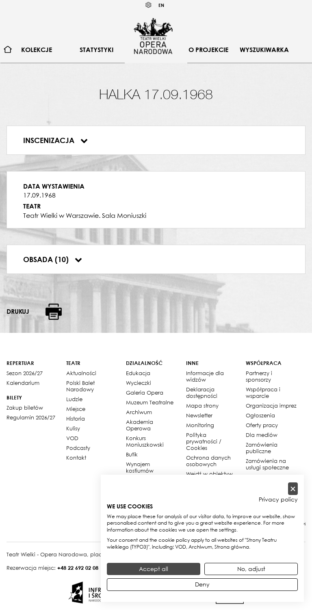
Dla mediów (261, 435)
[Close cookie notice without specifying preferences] (293, 488)
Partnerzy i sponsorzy (259, 376)
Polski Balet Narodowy (80, 386)
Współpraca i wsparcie (263, 392)
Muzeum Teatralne (149, 402)
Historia (75, 418)
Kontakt (76, 457)
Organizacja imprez (271, 405)
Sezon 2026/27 (24, 373)
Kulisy (73, 428)
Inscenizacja (49, 140)
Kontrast (148, 5)
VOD (72, 438)
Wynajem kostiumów (140, 467)
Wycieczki (138, 383)
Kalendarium (22, 383)
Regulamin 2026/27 (30, 417)
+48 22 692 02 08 (77, 567)
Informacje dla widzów (205, 376)
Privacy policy (278, 499)
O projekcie (208, 50)
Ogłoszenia (260, 415)
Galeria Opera (144, 392)
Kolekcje (36, 50)
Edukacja (138, 373)
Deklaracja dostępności (201, 392)
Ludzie (74, 399)
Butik (132, 454)
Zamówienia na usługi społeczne (267, 464)
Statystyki (96, 50)
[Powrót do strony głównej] (153, 36)
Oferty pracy (262, 425)
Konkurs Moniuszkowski (145, 441)
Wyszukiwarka (264, 50)
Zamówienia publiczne (261, 447)
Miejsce (75, 409)
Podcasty (78, 448)
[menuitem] (7, 49)
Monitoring (200, 425)
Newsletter (199, 415)
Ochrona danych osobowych (208, 460)
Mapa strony (202, 405)
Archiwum (139, 412)
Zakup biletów (24, 407)
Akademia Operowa (139, 425)
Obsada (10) (47, 259)
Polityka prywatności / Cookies (203, 441)
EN (161, 5)
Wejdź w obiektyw (209, 474)
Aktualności (81, 373)
